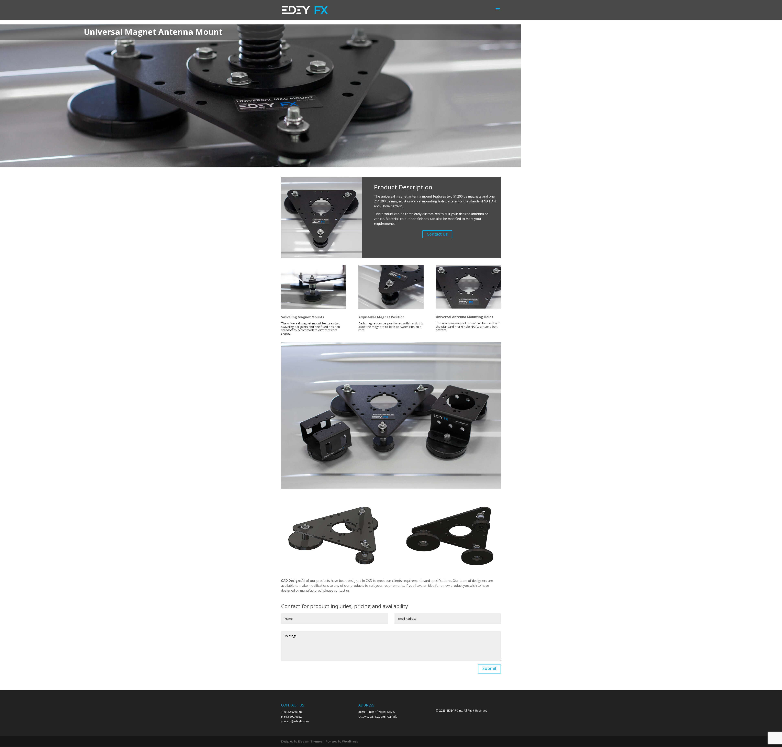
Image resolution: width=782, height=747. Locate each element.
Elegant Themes (310, 741)
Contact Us (437, 234)
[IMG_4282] (391, 489)
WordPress (350, 741)
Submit (489, 668)
